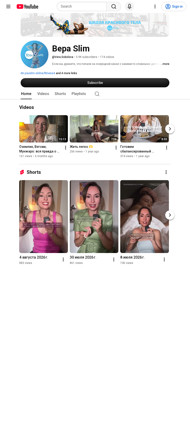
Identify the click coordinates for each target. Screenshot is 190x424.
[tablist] (95, 93)
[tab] (26, 93)
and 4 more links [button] (66, 73)
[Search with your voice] (129, 6)
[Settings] (155, 6)
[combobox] (83, 6)
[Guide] (8, 6)
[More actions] (65, 147)
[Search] (113, 6)
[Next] (169, 129)
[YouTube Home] (27, 6)
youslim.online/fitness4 (39, 73)
